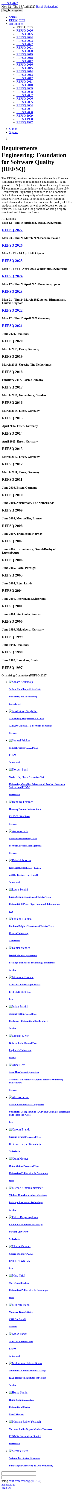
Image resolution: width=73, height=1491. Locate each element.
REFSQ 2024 (24, 37)
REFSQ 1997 (24, 122)
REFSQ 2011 (24, 81)
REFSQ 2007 (24, 95)
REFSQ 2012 (24, 78)
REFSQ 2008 (24, 91)
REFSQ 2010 (24, 85)
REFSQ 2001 (24, 108)
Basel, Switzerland (47, 6)
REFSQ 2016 (24, 64)
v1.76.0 (35, 1480)
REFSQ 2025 (24, 34)
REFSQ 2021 (24, 47)
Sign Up (6, 1487)
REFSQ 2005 (24, 102)
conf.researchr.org (19, 1480)
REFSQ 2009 (24, 88)
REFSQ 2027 (17, 20)
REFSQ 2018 (24, 57)
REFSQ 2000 (24, 112)
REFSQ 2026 (24, 30)
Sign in (13, 128)
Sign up (13, 132)
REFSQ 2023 (24, 40)
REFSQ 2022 (24, 44)
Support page (8, 1484)
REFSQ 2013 (24, 74)
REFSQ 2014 (24, 71)
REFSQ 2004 (24, 105)
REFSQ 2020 (24, 51)
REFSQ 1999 (24, 115)
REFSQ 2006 (24, 98)
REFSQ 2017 (24, 61)
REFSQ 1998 (24, 119)
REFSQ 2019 (24, 54)
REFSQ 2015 (24, 68)
